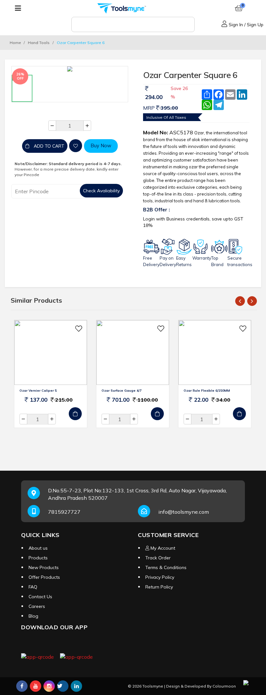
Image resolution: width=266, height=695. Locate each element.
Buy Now (101, 145)
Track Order (158, 558)
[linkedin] (76, 686)
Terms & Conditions (166, 567)
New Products (44, 567)
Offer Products (44, 577)
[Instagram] (49, 686)
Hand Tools (39, 42)
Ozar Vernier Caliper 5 (38, 390)
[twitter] (62, 686)
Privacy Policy (159, 577)
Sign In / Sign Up (245, 25)
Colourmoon (224, 686)
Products (38, 558)
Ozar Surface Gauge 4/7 (121, 390)
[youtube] (35, 686)
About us (38, 548)
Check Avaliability (101, 191)
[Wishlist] (75, 145)
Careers (37, 606)
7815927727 (64, 512)
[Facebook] (22, 686)
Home (15, 42)
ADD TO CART (48, 146)
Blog (33, 616)
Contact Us (40, 597)
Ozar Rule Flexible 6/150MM (207, 390)
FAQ (33, 587)
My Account (162, 548)
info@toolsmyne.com (183, 512)
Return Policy (159, 587)
